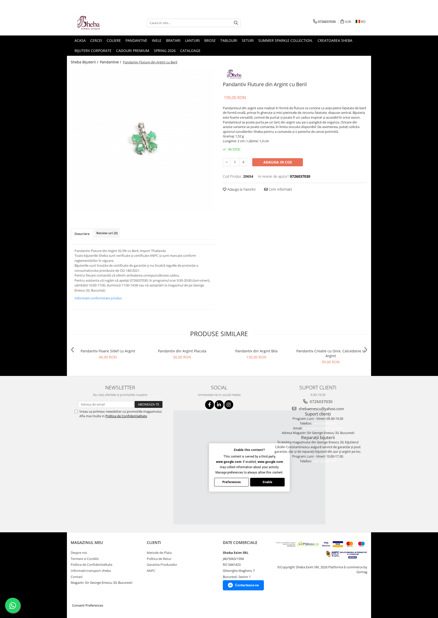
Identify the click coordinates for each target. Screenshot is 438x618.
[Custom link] (234, 73)
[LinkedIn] (219, 404)
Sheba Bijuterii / (85, 62)
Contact (77, 576)
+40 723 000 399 (324, 461)
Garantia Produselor (162, 564)
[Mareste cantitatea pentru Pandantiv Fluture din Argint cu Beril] (243, 162)
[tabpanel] (143, 140)
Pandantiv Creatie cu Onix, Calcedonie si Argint (330, 353)
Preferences (231, 482)
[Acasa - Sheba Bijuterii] (96, 23)
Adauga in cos (277, 162)
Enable (267, 482)
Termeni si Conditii (85, 558)
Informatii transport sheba (91, 570)
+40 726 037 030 (324, 423)
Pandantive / (111, 62)
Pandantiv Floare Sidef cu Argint (108, 351)
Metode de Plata (159, 552)
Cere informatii (280, 189)
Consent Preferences (87, 605)
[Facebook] (209, 404)
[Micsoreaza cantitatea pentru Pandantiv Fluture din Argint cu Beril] (226, 162)
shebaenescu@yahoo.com (321, 408)
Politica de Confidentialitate (126, 416)
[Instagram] (228, 404)
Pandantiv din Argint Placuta (182, 351)
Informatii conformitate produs (98, 298)
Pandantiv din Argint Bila (256, 351)
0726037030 (321, 401)
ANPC (151, 570)
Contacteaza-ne (247, 585)
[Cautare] (236, 23)
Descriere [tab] (82, 233)
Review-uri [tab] (107, 233)
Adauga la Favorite (241, 189)
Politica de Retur (159, 558)
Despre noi (79, 552)
